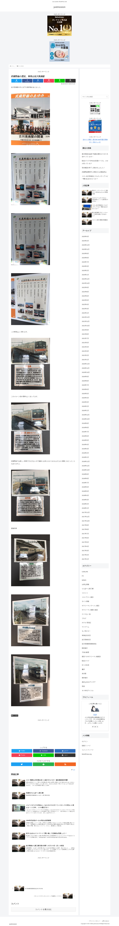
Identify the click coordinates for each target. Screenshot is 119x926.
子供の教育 (85, 652)
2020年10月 (86, 372)
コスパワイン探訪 (88, 597)
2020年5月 (85, 393)
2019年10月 (86, 419)
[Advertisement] (43, 732)
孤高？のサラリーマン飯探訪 (91, 656)
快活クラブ (85, 661)
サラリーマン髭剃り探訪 (90, 610)
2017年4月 (85, 546)
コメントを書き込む (43, 909)
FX (83, 576)
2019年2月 (85, 453)
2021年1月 (85, 359)
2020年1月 (85, 410)
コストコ (85, 593)
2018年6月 (85, 487)
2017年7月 (85, 533)
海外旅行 (85, 678)
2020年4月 (85, 398)
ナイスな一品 (86, 614)
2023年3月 (85, 266)
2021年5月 (85, 342)
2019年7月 (85, 432)
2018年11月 (85, 466)
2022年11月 (85, 279)
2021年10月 (86, 325)
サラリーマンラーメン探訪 (90, 605)
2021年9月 (85, 330)
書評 (83, 669)
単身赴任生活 (86, 635)
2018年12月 (86, 461)
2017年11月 (85, 516)
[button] (107, 97)
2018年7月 (85, 482)
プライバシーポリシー (94, 921)
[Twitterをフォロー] (21, 764)
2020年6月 (85, 389)
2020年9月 (85, 376)
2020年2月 (85, 406)
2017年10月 (86, 521)
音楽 (83, 686)
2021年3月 (85, 351)
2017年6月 (85, 538)
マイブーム (85, 627)
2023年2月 (85, 270)
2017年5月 (85, 542)
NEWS (84, 580)
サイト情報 (85, 601)
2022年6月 (85, 296)
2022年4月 (85, 304)
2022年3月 (85, 308)
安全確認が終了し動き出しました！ (93, 168)
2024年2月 (85, 241)
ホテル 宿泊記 (86, 622)
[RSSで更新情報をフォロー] (65, 764)
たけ (95, 715)
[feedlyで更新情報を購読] (43, 764)
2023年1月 (85, 275)
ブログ (84, 618)
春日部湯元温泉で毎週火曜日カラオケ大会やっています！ (95, 155)
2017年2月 (85, 555)
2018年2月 (85, 504)
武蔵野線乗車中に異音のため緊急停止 (94, 172)
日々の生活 (15, 715)
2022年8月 (85, 292)
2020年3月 (85, 402)
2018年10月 (86, 470)
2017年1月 (85, 559)
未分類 (84, 673)
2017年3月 (85, 550)
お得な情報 (85, 584)
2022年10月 (86, 283)
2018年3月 (85, 500)
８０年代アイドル (88, 690)
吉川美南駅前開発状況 (89, 644)
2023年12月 (86, 245)
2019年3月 (85, 449)
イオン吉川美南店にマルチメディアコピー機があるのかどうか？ (95, 177)
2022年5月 (85, 300)
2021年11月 (85, 321)
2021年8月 (85, 334)
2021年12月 (86, 317)
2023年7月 (85, 262)
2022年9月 (85, 287)
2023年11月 (85, 249)
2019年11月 (85, 415)
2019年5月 (85, 440)
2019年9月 (85, 423)
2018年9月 (85, 474)
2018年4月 (85, 495)
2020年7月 (85, 385)
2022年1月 (85, 313)
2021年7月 (85, 338)
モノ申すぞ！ (86, 631)
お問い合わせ (105, 921)
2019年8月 (85, 427)
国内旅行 (85, 648)
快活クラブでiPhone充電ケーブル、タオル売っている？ (95, 162)
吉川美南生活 (86, 639)
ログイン (85, 741)
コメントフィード (88, 750)
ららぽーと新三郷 (88, 588)
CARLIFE (85, 572)
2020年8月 (85, 381)
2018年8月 (85, 478)
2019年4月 (85, 444)
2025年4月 (85, 236)
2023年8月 (85, 258)
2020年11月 (85, 368)
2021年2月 (85, 355)
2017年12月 (86, 512)
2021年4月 (85, 347)
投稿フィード (86, 745)
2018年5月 (85, 491)
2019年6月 (85, 436)
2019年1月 (85, 457)
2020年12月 (86, 364)
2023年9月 (85, 253)
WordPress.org (87, 754)
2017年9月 (85, 525)
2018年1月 (85, 508)
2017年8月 (85, 529)
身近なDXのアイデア (89, 682)
